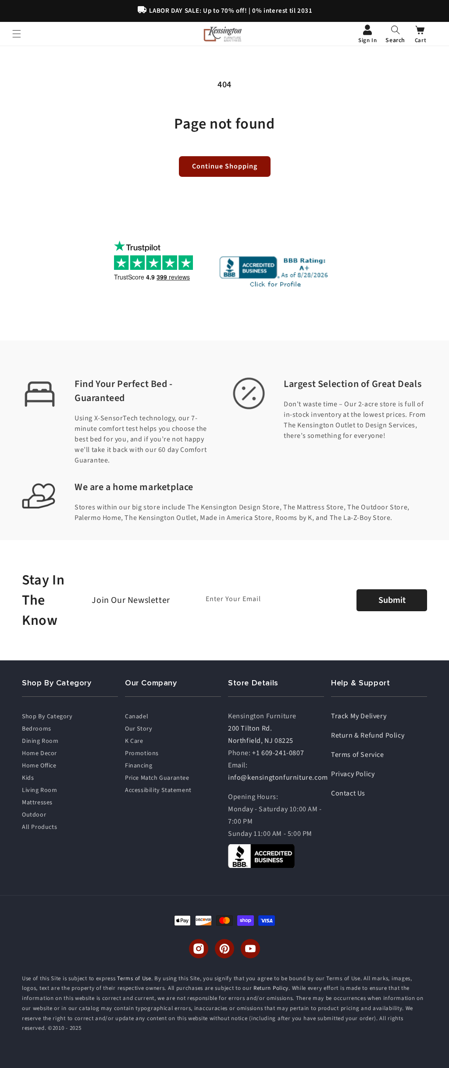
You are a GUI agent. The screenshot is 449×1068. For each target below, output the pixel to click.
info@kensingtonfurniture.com (278, 777)
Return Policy (271, 988)
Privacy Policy (352, 774)
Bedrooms (36, 728)
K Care (134, 741)
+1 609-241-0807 (278, 753)
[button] (395, 33)
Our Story (138, 728)
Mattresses (37, 802)
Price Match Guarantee (157, 778)
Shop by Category (47, 716)
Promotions (142, 753)
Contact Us (348, 793)
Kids (28, 778)
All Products (39, 827)
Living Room (39, 790)
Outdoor (34, 814)
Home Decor (39, 753)
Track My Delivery (358, 716)
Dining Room (40, 741)
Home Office (39, 765)
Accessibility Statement (158, 790)
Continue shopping (224, 166)
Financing (138, 765)
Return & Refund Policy (367, 735)
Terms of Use (134, 978)
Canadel (136, 716)
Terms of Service (357, 755)
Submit (392, 600)
